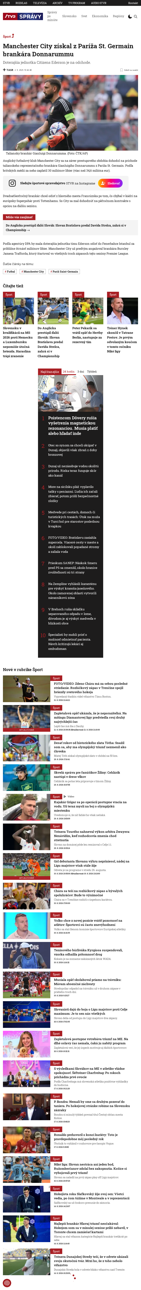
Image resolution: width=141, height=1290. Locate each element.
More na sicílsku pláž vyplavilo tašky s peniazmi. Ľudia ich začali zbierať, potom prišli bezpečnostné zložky (73, 494)
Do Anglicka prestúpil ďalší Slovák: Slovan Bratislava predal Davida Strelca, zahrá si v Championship (50, 342)
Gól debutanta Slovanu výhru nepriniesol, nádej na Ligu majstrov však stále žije (91, 863)
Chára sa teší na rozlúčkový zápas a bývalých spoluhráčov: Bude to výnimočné (88, 893)
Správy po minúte (52, 16)
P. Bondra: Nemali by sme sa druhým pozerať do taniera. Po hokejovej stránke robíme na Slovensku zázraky (92, 1106)
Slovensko (69, 16)
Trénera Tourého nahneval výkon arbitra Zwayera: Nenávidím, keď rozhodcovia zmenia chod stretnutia (92, 836)
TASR (9, 70)
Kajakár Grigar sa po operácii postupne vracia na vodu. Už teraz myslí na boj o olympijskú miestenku (90, 806)
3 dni (80, 371)
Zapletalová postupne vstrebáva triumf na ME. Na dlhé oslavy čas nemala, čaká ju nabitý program (91, 1041)
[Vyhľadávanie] (135, 16)
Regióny (118, 16)
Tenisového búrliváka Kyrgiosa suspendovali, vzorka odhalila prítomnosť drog (88, 952)
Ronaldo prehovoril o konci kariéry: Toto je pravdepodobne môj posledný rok (86, 1137)
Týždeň (92, 371)
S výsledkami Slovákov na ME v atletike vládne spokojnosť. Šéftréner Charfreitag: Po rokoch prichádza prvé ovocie (89, 1072)
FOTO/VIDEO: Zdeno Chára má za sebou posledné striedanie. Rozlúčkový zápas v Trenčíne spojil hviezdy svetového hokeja (91, 687)
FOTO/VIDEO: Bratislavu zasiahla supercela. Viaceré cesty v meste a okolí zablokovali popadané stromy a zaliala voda (73, 544)
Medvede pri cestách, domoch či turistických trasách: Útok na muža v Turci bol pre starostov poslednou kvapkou (74, 519)
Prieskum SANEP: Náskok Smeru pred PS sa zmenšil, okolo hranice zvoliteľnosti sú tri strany (72, 567)
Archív (57, 3)
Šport (7, 36)
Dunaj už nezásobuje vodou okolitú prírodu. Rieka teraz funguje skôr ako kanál (73, 470)
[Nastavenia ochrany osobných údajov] (7, 1283)
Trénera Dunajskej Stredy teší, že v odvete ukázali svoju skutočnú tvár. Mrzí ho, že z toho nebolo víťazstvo (91, 1261)
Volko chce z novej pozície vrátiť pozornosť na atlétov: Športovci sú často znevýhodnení (88, 922)
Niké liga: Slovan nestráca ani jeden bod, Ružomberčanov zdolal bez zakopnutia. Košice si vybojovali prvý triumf (90, 1168)
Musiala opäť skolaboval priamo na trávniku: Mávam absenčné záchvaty (87, 982)
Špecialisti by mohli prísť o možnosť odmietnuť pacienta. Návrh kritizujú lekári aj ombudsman (69, 641)
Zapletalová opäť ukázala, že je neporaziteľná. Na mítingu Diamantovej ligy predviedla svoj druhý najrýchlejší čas (90, 717)
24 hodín (69, 371)
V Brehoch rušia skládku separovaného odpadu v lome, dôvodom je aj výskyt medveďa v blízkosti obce (72, 616)
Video (71, 796)
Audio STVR (98, 3)
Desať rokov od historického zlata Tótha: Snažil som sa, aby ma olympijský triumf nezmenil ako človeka (90, 747)
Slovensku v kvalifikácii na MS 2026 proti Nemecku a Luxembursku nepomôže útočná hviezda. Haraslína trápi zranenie (18, 342)
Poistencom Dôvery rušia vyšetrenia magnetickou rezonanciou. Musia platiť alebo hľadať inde (73, 425)
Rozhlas (21, 3)
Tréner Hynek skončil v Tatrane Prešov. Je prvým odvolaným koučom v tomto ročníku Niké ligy (122, 339)
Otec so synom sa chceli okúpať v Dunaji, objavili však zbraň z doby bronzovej (72, 450)
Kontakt (133, 3)
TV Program (76, 3)
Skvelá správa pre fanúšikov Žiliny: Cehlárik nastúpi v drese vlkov (87, 774)
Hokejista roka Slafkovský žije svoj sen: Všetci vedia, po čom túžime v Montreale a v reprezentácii (91, 1196)
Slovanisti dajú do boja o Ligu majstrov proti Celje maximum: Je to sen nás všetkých (90, 1011)
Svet (84, 16)
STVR (6, 3)
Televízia (40, 3)
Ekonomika (100, 16)
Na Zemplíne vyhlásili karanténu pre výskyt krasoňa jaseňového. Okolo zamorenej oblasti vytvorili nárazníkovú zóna (72, 591)
